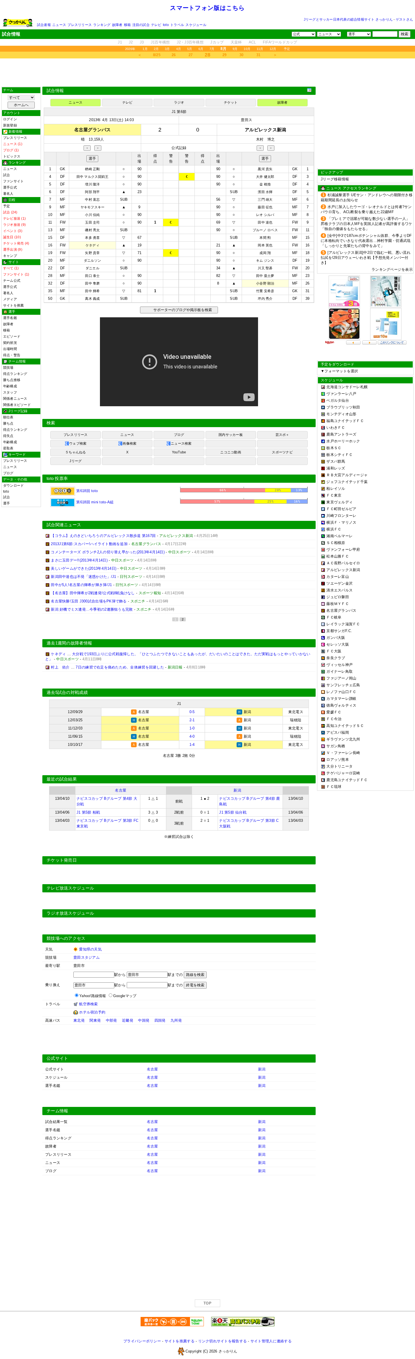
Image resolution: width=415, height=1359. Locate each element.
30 (241, 55)
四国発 (160, 1020)
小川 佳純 (92, 215)
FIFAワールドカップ (280, 42)
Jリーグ (75, 461)
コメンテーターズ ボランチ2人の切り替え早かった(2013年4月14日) (108, 552)
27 (191, 55)
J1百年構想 (160, 42)
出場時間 (10, 349)
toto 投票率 (57, 478)
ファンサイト (13, 181)
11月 (260, 49)
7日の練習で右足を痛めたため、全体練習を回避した (120, 667)
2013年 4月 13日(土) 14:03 (111, 120)
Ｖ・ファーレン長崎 (343, 753)
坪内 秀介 (265, 299)
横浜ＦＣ (333, 529)
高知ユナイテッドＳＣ (345, 726)
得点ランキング (15, 374)
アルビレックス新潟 (343, 570)
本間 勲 (265, 238)
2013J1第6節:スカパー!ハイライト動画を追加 (89, 544)
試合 (6, 175)
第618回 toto (86, 491)
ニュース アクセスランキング (351, 188)
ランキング (101, 25)
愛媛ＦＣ (333, 712)
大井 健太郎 (265, 177)
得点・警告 (11, 355)
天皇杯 (236, 42)
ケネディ (92, 245)
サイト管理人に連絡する (271, 1341)
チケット (231, 102)
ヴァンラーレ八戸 (341, 394)
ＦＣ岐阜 (333, 617)
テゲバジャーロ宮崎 (343, 773)
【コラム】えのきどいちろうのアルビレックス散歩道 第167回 (103, 536)
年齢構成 (10, 386)
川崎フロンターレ (341, 516)
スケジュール (195, 25)
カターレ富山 (337, 576)
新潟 (237, 790)
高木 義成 (92, 299)
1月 (145, 49)
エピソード (11, 336)
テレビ (156, 25)
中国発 (143, 1020)
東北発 (79, 1020)
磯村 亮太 (92, 230)
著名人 (8, 194)
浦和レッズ (335, 468)
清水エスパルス (339, 590)
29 (224, 55)
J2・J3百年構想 (190, 42)
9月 (235, 49)
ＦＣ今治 (333, 719)
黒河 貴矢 (265, 169)
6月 (200, 49)
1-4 (192, 744)
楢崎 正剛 (92, 169)
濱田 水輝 (265, 192)
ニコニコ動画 (230, 452)
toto (166, 25)
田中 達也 (265, 222)
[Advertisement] (207, 72)
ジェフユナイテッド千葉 (347, 482)
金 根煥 (265, 184)
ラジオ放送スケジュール (70, 913)
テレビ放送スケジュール (70, 888)
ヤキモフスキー (92, 207)
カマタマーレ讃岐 (341, 698)
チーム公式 (11, 281)
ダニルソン (92, 261)
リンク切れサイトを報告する (222, 1341)
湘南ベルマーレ (339, 536)
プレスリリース (79, 25)
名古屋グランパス (341, 610)
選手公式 (10, 187)
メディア (10, 299)
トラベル (177, 25)
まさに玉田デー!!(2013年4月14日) (79, 560)
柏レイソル (335, 488)
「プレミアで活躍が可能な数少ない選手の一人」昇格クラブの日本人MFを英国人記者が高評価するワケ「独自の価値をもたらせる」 (366, 224)
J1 (120, 42)
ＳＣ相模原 (335, 543)
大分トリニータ (339, 766)
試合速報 (44, 25)
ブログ (8, 473)
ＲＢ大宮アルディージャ (347, 475)
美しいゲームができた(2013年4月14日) (83, 568)
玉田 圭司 (92, 222)
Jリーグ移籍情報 (335, 179)
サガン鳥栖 (335, 746)
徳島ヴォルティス (341, 705)
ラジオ (179, 102)
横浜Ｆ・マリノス (341, 522)
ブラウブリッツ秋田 (343, 407)
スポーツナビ (282, 452)
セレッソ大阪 (337, 644)
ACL (252, 42)
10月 (247, 49)
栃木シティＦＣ (339, 455)
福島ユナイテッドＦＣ (345, 421)
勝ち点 (8, 423)
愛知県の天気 (90, 949)
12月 (273, 49)
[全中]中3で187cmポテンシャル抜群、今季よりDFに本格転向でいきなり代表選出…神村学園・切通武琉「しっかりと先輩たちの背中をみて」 (366, 240)
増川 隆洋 (92, 184)
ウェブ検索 (77, 443)
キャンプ (10, 256)
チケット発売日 (62, 860)
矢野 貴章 (92, 253)
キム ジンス (265, 261)
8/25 (156, 55)
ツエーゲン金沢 (339, 583)
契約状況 (10, 343)
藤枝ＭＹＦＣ (337, 604)
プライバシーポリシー (142, 1341)
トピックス (11, 156)
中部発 (111, 1020)
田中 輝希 (92, 291)
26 (174, 55)
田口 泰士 (92, 276)
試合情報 (55, 90)
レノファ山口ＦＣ (341, 692)
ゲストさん (404, 19)
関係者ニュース (15, 399)
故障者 (117, 25)
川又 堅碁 (265, 268)
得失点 (8, 436)
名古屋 (120, 790)
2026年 (130, 49)
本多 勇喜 (92, 238)
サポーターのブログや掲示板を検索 (182, 310)
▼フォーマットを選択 (339, 371)
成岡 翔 (265, 253)
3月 (167, 49)
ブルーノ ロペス (265, 230)
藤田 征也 (265, 207)
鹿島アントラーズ (341, 434)
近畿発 (127, 1020)
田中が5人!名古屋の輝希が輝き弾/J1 (81, 585)
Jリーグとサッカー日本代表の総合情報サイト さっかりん (348, 19)
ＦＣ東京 (333, 495)
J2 (131, 42)
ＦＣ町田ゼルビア (341, 509)
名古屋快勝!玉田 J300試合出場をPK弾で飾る (88, 601)
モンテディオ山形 (341, 414)
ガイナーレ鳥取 (339, 671)
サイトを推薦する (180, 1341)
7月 (211, 49)
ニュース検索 (181, 443)
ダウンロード (13, 486)
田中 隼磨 (92, 283)
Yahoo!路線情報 (92, 996)
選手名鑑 (10, 318)
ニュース (59, 25)
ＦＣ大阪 (333, 651)
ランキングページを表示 (392, 269)
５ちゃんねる (75, 452)
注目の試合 (141, 25)
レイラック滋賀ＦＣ (343, 624)
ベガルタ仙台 (337, 400)
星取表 (8, 448)
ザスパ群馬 (335, 461)
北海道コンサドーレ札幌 (347, 387)
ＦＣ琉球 (333, 787)
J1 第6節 (179, 112)
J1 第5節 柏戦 (88, 812)
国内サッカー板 (231, 435)
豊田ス (246, 120)
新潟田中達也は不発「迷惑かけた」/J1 (83, 576)
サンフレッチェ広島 (343, 685)
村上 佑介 (60, 667)
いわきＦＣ (335, 427)
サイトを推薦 (13, 305)
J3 (142, 42)
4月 (178, 49)
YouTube (179, 452)
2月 (156, 49)
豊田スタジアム (86, 957)
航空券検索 (88, 1004)
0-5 (192, 712)
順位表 (8, 417)
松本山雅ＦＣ (337, 556)
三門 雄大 (265, 200)
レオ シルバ (265, 215)
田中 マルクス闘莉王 (93, 177)
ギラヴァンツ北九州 (343, 739)
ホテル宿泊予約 (92, 1012)
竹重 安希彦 (265, 291)
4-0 (192, 736)
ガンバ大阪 (335, 637)
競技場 (8, 368)
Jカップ (217, 42)
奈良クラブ (335, 658)
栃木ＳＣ (333, 448)
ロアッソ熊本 (337, 759)
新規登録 (10, 125)
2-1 (192, 720)
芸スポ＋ (282, 435)
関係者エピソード (17, 405)
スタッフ (10, 392)
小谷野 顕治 (265, 283)
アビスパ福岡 (337, 732)
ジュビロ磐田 (337, 597)
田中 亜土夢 (265, 276)
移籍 (127, 25)
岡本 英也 (265, 245)
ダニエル (92, 268)
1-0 (192, 728)
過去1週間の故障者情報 (69, 643)
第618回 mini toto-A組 (94, 502)
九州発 (176, 1020)
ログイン (10, 119)
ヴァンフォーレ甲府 (343, 549)
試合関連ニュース (64, 525)
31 (258, 55)
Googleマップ (124, 996)
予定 (287, 49)
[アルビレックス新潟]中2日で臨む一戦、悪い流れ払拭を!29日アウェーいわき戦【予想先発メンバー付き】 (365, 257)
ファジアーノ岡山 (341, 678)
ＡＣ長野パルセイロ (343, 563)
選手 (6, 503)
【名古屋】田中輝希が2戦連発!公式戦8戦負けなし (93, 593)
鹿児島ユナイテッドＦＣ (347, 780)
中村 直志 (92, 200)
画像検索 (129, 443)
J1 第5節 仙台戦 (232, 812)
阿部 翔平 (92, 192)
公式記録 (178, 148)
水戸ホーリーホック (343, 441)
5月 (189, 49)
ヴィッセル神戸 (339, 665)
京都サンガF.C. (339, 631)
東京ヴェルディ (339, 502)
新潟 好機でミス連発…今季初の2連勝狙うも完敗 (92, 609)
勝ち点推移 (11, 380)
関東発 (95, 1020)
